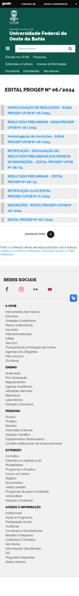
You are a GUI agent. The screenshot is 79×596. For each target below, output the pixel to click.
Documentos (14, 482)
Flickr (35, 289)
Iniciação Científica (18, 434)
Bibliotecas (13, 395)
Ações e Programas (19, 517)
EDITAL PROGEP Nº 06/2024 (30, 220)
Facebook (7, 289)
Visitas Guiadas (16, 487)
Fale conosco (15, 356)
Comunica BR (28, 4)
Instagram (21, 289)
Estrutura (12, 316)
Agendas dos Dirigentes (22, 352)
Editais (10, 338)
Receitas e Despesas (19, 535)
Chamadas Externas (19, 430)
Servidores (51, 71)
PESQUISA (13, 411)
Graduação (13, 373)
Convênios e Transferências (24, 531)
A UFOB (11, 306)
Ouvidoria (12, 71)
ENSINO (11, 367)
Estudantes (31, 71)
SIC (8, 553)
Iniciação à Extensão (19, 500)
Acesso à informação (55, 4)
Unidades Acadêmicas (21, 321)
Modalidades (14, 465)
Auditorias (12, 526)
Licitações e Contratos (21, 539)
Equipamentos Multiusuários (25, 439)
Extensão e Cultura (19, 64)
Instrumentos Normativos (23, 312)
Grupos (11, 417)
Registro (11, 478)
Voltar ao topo (35, 234)
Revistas (11, 426)
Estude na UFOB (17, 57)
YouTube (50, 289)
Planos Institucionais (19, 325)
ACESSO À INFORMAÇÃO (23, 507)
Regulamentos (15, 382)
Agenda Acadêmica (19, 386)
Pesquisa (39, 57)
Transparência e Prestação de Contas (31, 347)
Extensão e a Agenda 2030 (24, 460)
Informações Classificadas (23, 548)
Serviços (11, 343)
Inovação (12, 329)
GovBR (6, 4)
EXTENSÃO (13, 450)
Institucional (14, 513)
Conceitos (12, 456)
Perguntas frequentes (20, 557)
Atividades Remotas (19, 391)
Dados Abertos (16, 562)
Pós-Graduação (16, 377)
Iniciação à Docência (19, 404)
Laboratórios (14, 400)
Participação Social (18, 522)
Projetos (11, 421)
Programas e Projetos (20, 469)
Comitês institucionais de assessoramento (34, 443)
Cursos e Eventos (17, 474)
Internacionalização (19, 334)
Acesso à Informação (52, 64)
